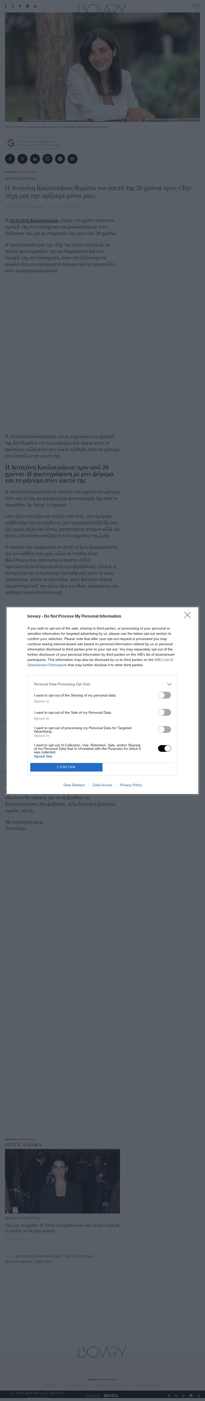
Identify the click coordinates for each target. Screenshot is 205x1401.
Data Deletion (74, 785)
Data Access (102, 785)
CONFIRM (66, 767)
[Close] (189, 616)
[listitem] (102, 684)
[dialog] (102, 700)
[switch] (164, 695)
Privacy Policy (131, 785)
